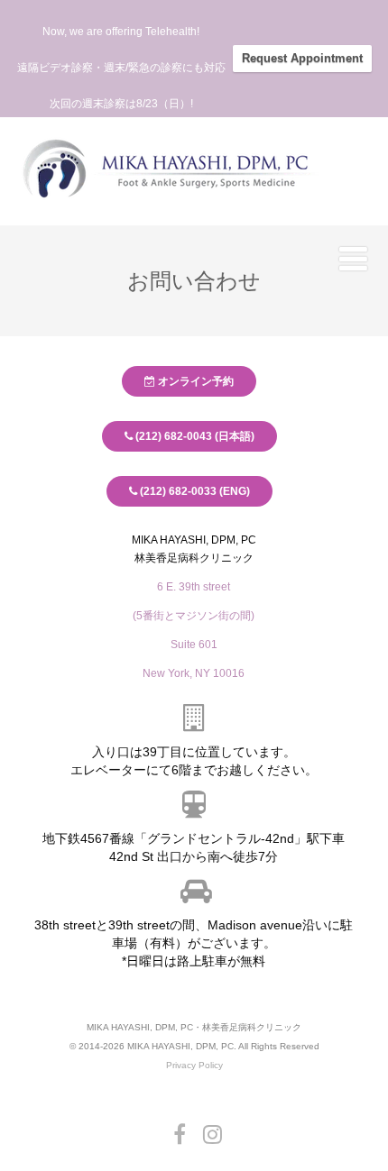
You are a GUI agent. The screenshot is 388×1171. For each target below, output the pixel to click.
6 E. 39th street (194, 587)
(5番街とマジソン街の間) (194, 615)
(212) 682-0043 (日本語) (193, 436)
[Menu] (353, 258)
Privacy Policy (194, 1065)
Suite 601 (194, 644)
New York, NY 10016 (194, 673)
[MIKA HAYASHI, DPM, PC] (167, 210)
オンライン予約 (195, 381)
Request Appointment (302, 58)
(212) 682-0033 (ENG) (193, 491)
